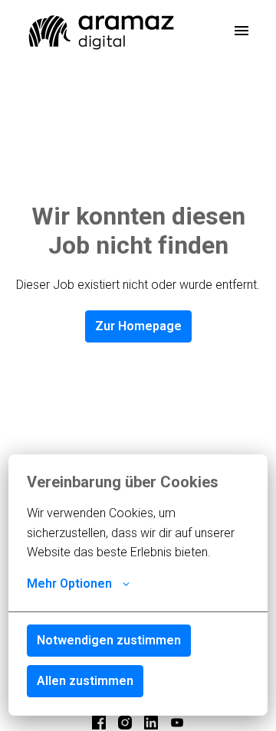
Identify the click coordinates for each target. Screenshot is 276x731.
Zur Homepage (138, 326)
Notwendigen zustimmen (109, 640)
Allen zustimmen (85, 681)
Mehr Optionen (69, 583)
